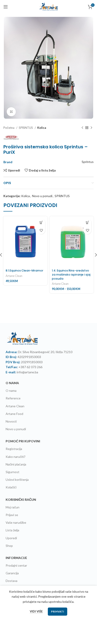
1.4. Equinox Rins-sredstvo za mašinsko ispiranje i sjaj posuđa (71, 274)
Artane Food (14, 414)
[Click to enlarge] (11, 111)
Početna (9, 127)
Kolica (41, 127)
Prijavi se (12, 515)
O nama (11, 390)
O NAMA (12, 383)
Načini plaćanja (16, 464)
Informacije (16, 558)
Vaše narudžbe (16, 522)
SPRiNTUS (26, 127)
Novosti (11, 421)
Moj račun (12, 507)
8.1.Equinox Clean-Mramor (24, 270)
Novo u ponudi (42, 196)
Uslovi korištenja (17, 479)
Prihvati (57, 611)
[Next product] (91, 127)
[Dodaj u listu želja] (41, 230)
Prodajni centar (16, 565)
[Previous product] (82, 127)
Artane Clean (14, 276)
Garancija (12, 573)
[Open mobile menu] (5, 6)
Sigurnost (12, 472)
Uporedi (11, 538)
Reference (13, 398)
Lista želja (12, 530)
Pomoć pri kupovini (23, 441)
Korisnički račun (21, 499)
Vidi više (36, 611)
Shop (9, 546)
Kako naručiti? (15, 457)
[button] (41, 222)
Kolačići (11, 487)
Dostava (11, 581)
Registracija (14, 449)
